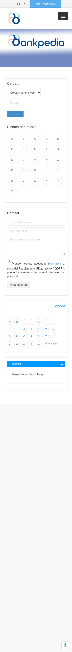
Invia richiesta (18, 285)
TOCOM (16, 364)
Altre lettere (51, 343)
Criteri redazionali (45, 4)
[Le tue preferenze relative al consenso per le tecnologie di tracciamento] (65, 645)
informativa (54, 263)
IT (21, 3)
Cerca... (15, 114)
